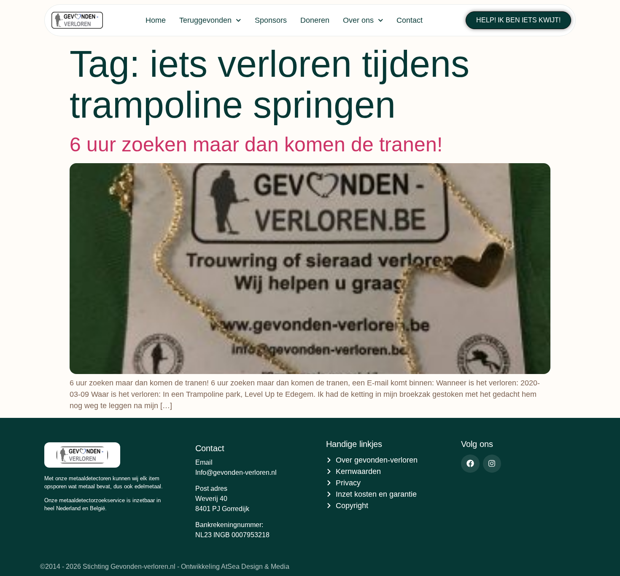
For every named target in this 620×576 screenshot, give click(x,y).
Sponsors (271, 20)
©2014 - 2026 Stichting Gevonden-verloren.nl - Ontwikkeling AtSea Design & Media (164, 566)
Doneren (314, 20)
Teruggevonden (205, 20)
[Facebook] (470, 464)
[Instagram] (492, 464)
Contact (409, 20)
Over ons (358, 20)
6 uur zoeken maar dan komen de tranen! (256, 144)
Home (156, 20)
